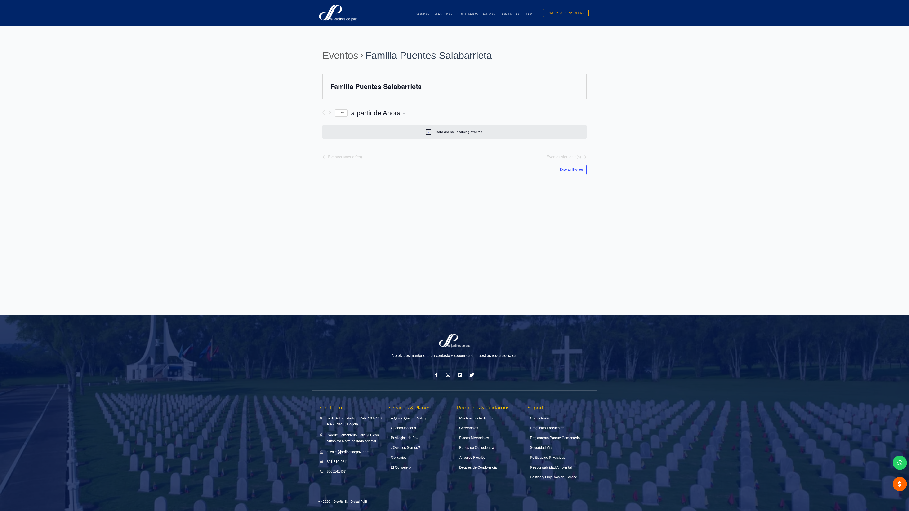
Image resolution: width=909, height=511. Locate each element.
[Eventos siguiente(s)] (330, 113)
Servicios (443, 14)
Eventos (340, 55)
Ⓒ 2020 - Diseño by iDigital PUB (342, 501)
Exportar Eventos (572, 169)
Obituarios (467, 14)
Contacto (509, 14)
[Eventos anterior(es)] (323, 113)
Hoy (341, 113)
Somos (422, 14)
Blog (529, 14)
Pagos (489, 14)
